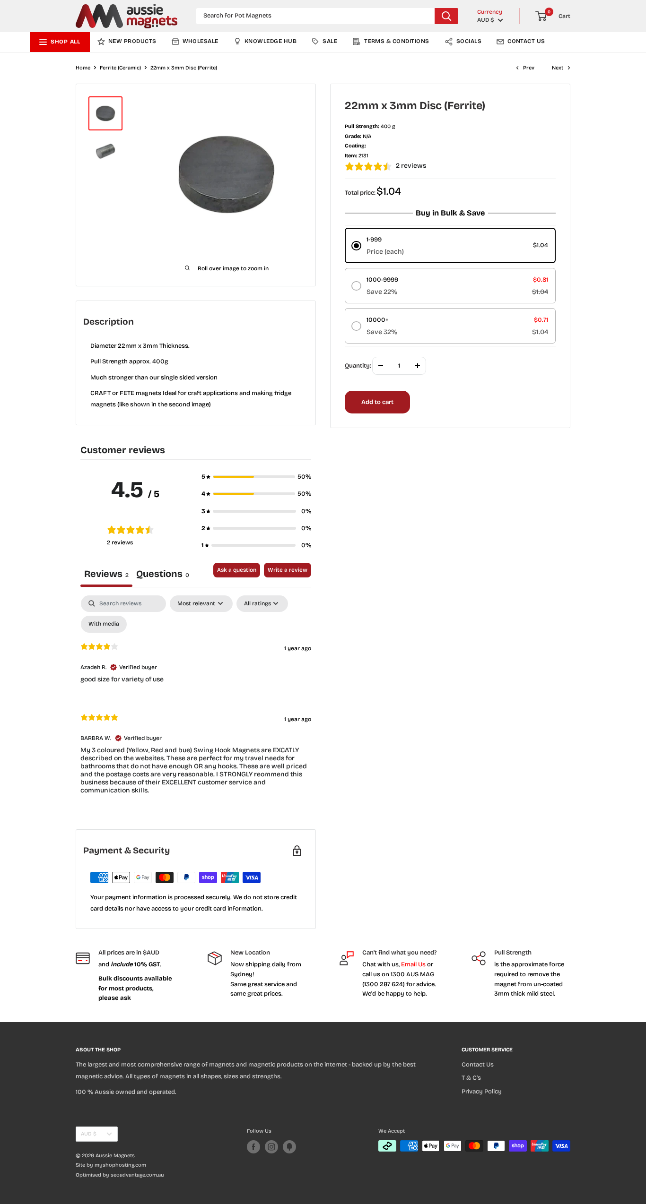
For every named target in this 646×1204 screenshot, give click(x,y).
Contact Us (526, 41)
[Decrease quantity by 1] (381, 365)
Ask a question (236, 570)
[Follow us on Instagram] (271, 1146)
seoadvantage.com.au (137, 1175)
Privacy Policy (482, 1091)
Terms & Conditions (396, 41)
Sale (330, 41)
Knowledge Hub (270, 41)
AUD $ (88, 1134)
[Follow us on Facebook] (253, 1146)
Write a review (287, 570)
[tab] (162, 575)
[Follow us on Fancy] (289, 1146)
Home (83, 68)
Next (557, 68)
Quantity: (358, 366)
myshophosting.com (120, 1165)
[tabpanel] (195, 703)
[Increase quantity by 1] (418, 365)
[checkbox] (104, 624)
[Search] (446, 16)
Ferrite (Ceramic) (120, 68)
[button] (256, 476)
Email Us (413, 964)
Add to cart (377, 402)
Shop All (65, 41)
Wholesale (200, 41)
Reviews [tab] (106, 573)
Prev (528, 68)
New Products (132, 41)
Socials (468, 41)
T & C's (471, 1078)
